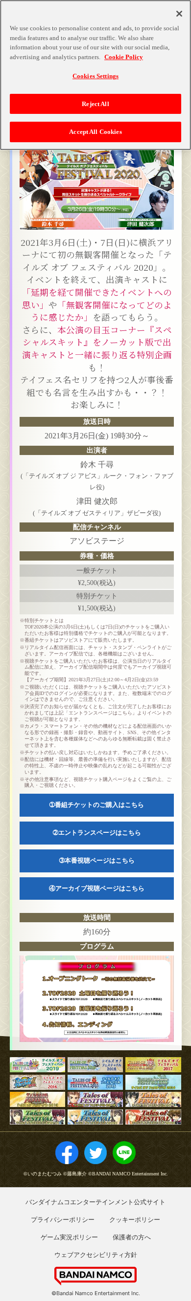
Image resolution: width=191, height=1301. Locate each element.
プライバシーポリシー (63, 1219)
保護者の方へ (132, 1237)
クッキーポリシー (134, 1219)
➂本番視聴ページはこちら (97, 860)
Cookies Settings (95, 76)
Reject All (95, 104)
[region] (95, 75)
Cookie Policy (123, 57)
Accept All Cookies (95, 131)
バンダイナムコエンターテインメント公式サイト (95, 1202)
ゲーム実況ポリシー (69, 1237)
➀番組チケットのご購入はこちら (96, 805)
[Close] (179, 13)
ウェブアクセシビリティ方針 (95, 1254)
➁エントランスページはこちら (97, 832)
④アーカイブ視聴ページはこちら (96, 888)
